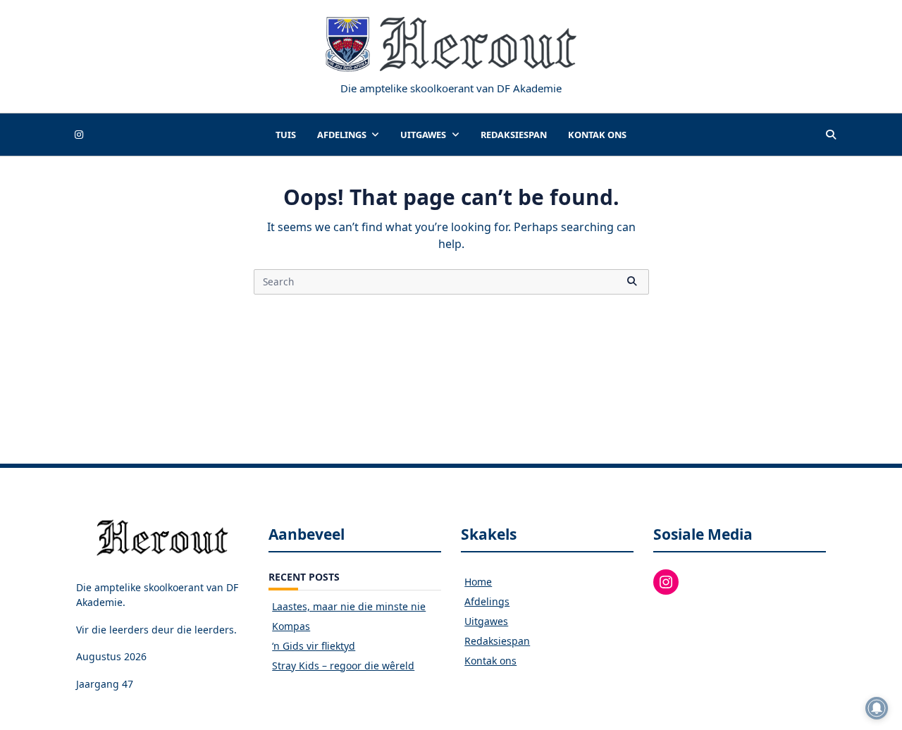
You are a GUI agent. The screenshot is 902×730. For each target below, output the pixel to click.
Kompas (291, 626)
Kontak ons (597, 134)
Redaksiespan (514, 134)
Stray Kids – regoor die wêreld (343, 665)
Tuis (286, 134)
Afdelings (341, 134)
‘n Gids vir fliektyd (313, 645)
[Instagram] (79, 135)
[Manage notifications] (876, 708)
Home (478, 581)
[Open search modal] (831, 134)
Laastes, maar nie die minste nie (349, 606)
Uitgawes (423, 134)
